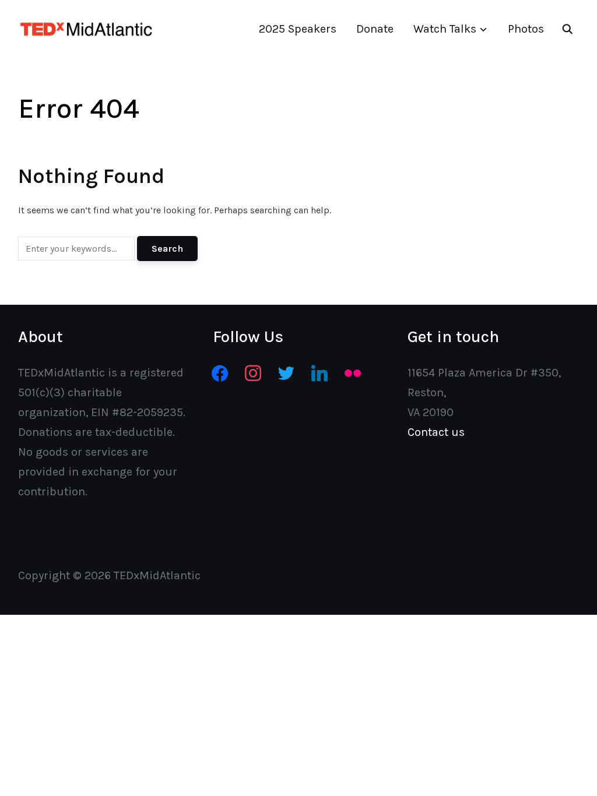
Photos (526, 29)
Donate (375, 29)
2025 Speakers (297, 29)
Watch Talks (444, 29)
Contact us (436, 432)
